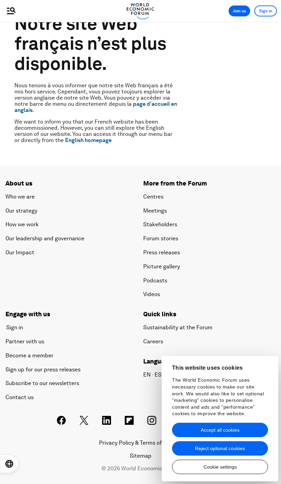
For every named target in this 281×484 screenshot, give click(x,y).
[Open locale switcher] (9, 464)
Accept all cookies (220, 430)
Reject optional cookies (220, 448)
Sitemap (140, 456)
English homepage (88, 140)
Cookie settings (220, 467)
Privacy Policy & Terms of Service (140, 443)
